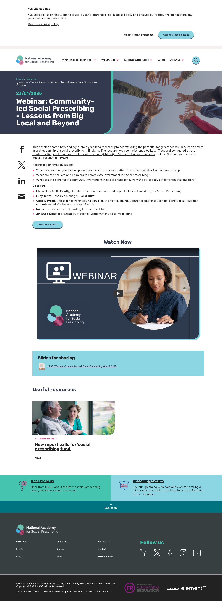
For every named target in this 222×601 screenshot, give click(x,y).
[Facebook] (170, 556)
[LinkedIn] (143, 556)
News (38, 458)
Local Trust (157, 150)
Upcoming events (148, 481)
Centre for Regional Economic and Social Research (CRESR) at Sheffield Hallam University (93, 154)
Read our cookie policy (43, 24)
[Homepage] (35, 60)
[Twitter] (157, 556)
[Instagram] (183, 556)
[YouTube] (197, 556)
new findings (69, 147)
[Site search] (196, 60)
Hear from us (42, 481)
